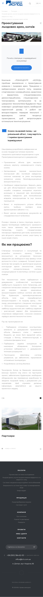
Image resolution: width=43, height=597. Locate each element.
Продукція (21, 498)
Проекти (21, 529)
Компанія (21, 512)
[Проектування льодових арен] (21, 34)
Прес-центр (21, 534)
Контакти (21, 538)
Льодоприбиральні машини (21, 502)
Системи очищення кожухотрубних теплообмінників (21, 482)
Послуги (21, 470)
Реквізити (21, 522)
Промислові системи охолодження (21, 474)
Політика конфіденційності (21, 582)
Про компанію (21, 516)
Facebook (21, 573)
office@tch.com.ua (23, 559)
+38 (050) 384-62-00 (15, 555)
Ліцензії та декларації (21, 519)
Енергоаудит (21, 490)
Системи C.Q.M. (21, 505)
